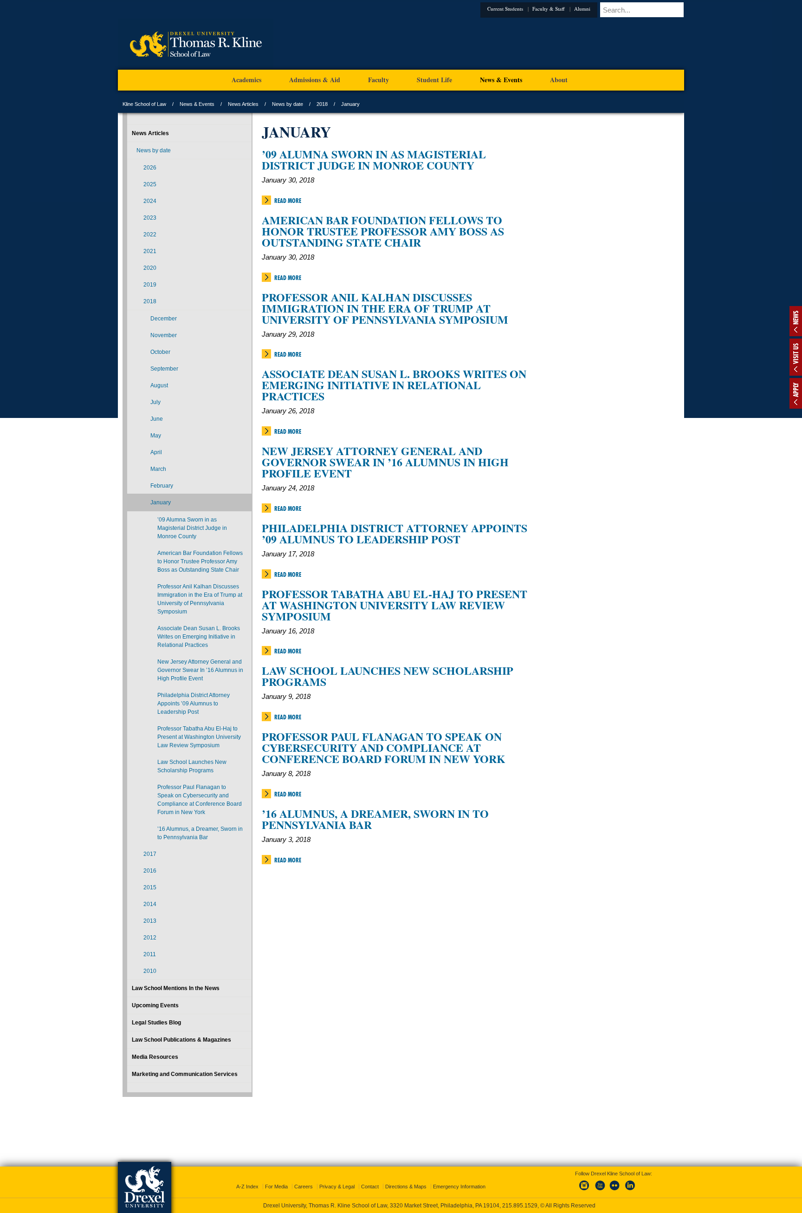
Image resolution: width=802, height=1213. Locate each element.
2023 (149, 218)
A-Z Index (247, 1178)
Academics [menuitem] (246, 80)
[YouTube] (600, 1182)
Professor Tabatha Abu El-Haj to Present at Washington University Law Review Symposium (394, 605)
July (155, 402)
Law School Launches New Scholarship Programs (387, 676)
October (160, 352)
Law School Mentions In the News (176, 988)
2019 (149, 284)
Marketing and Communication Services (185, 1074)
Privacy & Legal (337, 1178)
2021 (149, 251)
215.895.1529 (400, 1205)
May (155, 435)
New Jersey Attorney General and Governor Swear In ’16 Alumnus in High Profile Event (385, 462)
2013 (149, 921)
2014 (149, 904)
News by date (287, 104)
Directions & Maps (406, 1178)
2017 (149, 854)
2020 (149, 268)
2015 (149, 887)
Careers (303, 1178)
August (159, 385)
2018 (322, 104)
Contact (370, 1178)
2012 (149, 937)
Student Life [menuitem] (434, 80)
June (156, 419)
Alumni (596, 8)
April (156, 452)
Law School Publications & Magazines (181, 1040)
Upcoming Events (155, 1005)
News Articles (243, 104)
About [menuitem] (559, 80)
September (164, 368)
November (163, 335)
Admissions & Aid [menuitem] (314, 80)
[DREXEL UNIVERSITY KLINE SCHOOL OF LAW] (195, 68)
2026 (149, 167)
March (158, 469)
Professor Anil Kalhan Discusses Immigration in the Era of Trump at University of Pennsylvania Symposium (385, 308)
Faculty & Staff (562, 8)
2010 (149, 971)
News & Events (197, 104)
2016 (149, 870)
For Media (276, 1178)
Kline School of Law (144, 104)
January (160, 502)
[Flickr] (615, 1182)
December (163, 318)
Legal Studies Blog (156, 1022)
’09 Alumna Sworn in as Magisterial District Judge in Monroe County (374, 159)
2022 (149, 234)
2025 (149, 184)
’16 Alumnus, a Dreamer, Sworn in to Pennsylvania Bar (375, 819)
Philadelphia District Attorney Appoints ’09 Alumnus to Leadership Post (394, 533)
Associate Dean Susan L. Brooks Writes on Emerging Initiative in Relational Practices (394, 384)
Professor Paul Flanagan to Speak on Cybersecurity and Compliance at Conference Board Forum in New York (383, 747)
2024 (149, 201)
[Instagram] (584, 1182)
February (161, 486)
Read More (287, 200)
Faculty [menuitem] (378, 80)
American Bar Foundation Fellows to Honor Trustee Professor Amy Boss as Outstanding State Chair (383, 231)
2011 (149, 954)
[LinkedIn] (630, 1182)
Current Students (519, 8)
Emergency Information (459, 1178)
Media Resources (155, 1057)
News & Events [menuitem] (501, 80)
